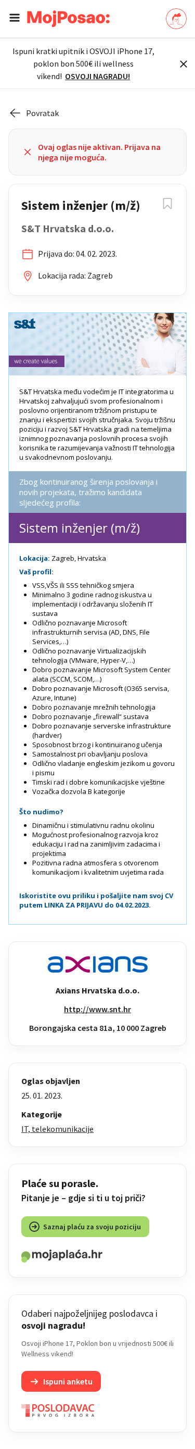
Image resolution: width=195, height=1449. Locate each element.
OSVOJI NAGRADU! (97, 76)
